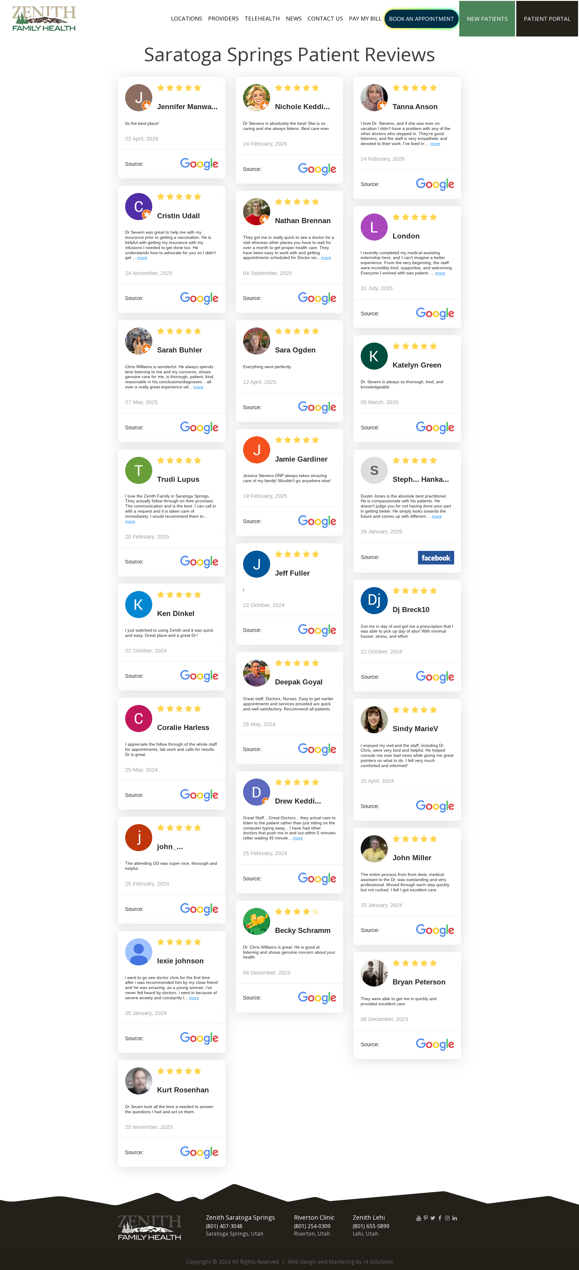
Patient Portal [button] (547, 18)
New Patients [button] (487, 18)
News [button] (294, 18)
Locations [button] (186, 18)
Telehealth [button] (262, 18)
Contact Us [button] (325, 18)
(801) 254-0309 (312, 1226)
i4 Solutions (378, 1261)
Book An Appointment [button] (421, 18)
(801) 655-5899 (371, 1226)
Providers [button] (223, 18)
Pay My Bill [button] (365, 18)
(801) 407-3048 (224, 1226)
